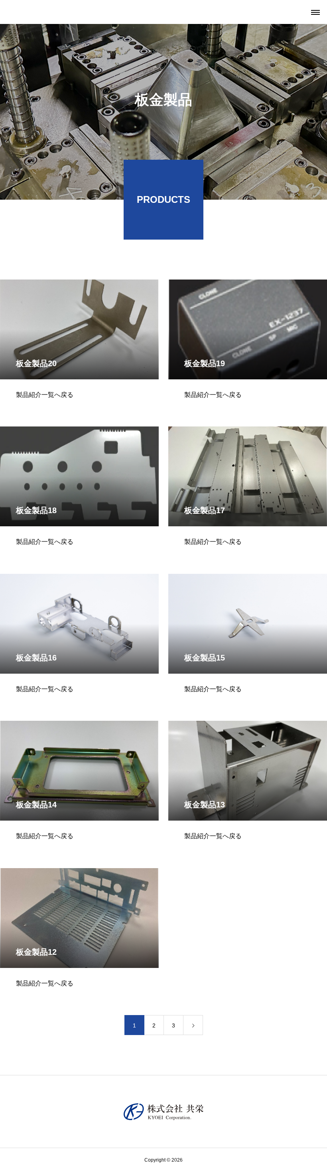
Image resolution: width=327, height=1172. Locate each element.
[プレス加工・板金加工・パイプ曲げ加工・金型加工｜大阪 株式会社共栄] (163, 1111)
